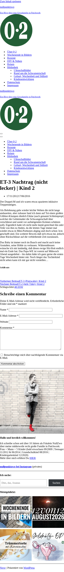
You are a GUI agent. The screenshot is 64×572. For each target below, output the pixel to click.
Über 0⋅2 (12, 51)
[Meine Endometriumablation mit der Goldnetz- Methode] (48, 545)
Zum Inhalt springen (10, 1)
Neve (3, 567)
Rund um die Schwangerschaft (30, 73)
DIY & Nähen (14, 61)
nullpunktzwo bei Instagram (16, 466)
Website (4, 321)
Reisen (10, 64)
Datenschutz (13, 82)
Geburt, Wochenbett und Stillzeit (31, 76)
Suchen (56, 482)
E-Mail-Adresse (9, 315)
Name (4, 309)
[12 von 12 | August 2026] (48, 512)
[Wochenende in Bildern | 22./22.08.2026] (16, 512)
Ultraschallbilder (22, 70)
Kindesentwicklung (24, 79)
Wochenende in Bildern (19, 54)
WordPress (29, 567)
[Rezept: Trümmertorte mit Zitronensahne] (16, 545)
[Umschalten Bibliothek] (57, 156)
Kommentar (7, 327)
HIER (33, 458)
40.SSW (18, 287)
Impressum (13, 85)
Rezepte (11, 58)
